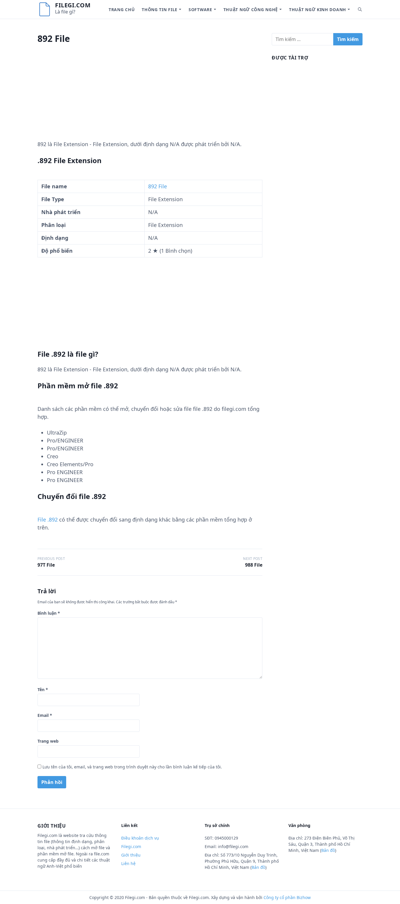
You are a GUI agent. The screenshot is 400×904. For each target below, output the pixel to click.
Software (200, 9)
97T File (46, 565)
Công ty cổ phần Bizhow (287, 897)
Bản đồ (258, 867)
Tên (42, 689)
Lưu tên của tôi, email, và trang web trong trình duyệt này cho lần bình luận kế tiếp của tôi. (132, 767)
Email (44, 715)
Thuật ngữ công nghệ (250, 9)
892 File (157, 186)
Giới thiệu (131, 855)
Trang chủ (122, 9)
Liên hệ (128, 863)
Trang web (48, 741)
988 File (253, 565)
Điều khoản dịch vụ (140, 838)
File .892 (47, 519)
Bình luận (48, 613)
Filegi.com (72, 5)
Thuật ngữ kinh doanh (317, 9)
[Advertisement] (149, 99)
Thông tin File (159, 9)
